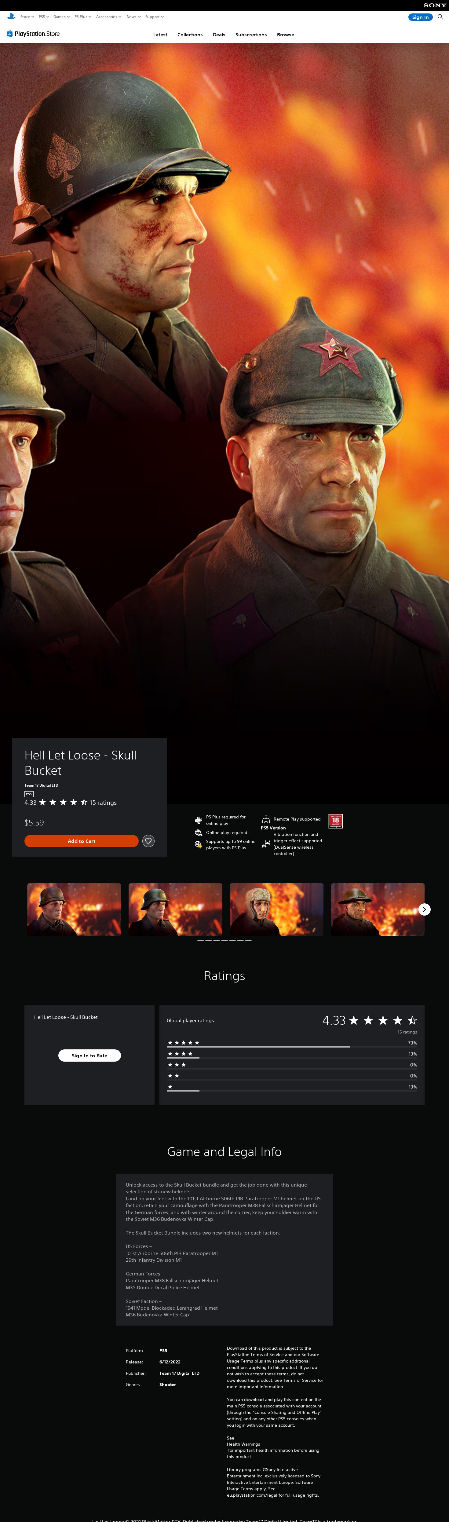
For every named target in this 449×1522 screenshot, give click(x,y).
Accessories (106, 16)
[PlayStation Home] (11, 17)
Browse (285, 34)
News (132, 16)
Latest (160, 34)
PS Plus (81, 16)
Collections (190, 34)
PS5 (42, 16)
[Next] (424, 909)
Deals (219, 34)
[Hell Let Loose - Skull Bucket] (74, 909)
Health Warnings (243, 1444)
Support (152, 16)
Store (25, 16)
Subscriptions (251, 34)
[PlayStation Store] (35, 33)
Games (59, 16)
